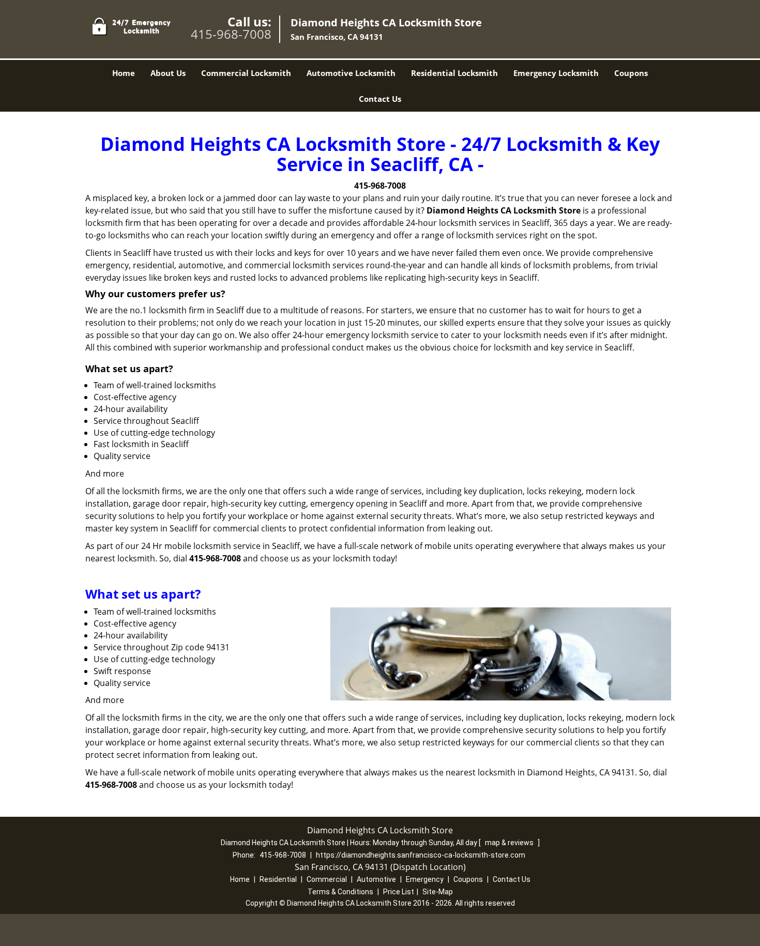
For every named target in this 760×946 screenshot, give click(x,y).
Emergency (425, 879)
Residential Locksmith (454, 73)
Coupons (631, 73)
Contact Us (380, 99)
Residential (278, 879)
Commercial (327, 879)
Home (123, 73)
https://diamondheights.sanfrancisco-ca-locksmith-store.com (420, 855)
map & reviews (510, 842)
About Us (168, 73)
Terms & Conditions (340, 892)
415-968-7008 (231, 33)
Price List (398, 892)
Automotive (376, 879)
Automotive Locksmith (351, 73)
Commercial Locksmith (246, 73)
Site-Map (437, 892)
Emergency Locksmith (556, 73)
